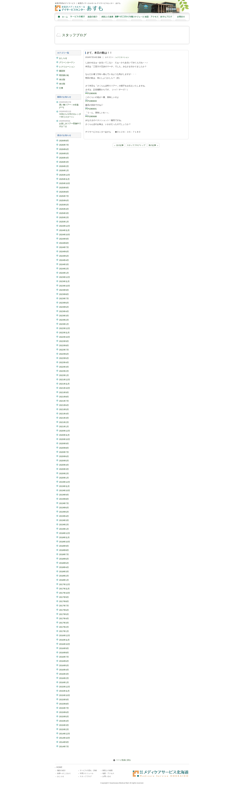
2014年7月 (64, 746)
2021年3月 (64, 418)
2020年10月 (64, 439)
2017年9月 (64, 597)
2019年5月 (64, 512)
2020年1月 (64, 478)
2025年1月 (64, 222)
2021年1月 (64, 426)
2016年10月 (64, 644)
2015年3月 (64, 725)
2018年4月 (64, 567)
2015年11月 (64, 691)
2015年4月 (64, 721)
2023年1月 (64, 324)
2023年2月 (64, 320)
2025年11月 (64, 179)
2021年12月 (64, 379)
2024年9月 (64, 239)
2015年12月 (64, 687)
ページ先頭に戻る (123, 760)
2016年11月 (64, 640)
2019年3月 (64, 520)
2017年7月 (64, 605)
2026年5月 (64, 153)
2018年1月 (64, 580)
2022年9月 (64, 341)
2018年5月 (64, 563)
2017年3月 (64, 623)
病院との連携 (107, 770)
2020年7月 (64, 452)
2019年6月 (64, 507)
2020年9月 (64, 443)
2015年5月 (64, 716)
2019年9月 (64, 495)
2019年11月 (64, 486)
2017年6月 (64, 610)
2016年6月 (64, 661)
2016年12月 (64, 635)
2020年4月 (64, 465)
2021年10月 (64, 388)
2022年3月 (64, 367)
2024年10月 (64, 234)
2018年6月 (64, 559)
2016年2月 (64, 678)
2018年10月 (64, 542)
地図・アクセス (108, 773)
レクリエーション (122, 57)
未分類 (62, 79)
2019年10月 (64, 490)
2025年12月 (64, 175)
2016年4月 (64, 670)
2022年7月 (64, 350)
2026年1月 (64, 170)
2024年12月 (64, 226)
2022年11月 (64, 332)
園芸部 (62, 71)
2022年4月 (64, 362)
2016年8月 (64, 652)
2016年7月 (64, 657)
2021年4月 (64, 414)
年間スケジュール (86, 773)
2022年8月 (64, 345)
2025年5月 (64, 205)
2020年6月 (64, 456)
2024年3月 (64, 264)
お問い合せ (106, 776)
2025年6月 (64, 200)
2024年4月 (64, 260)
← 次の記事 (119, 145)
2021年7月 (64, 401)
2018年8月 (64, 550)
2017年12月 (64, 584)
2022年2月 (64, 371)
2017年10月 (64, 593)
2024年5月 (64, 256)
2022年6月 (64, 354)
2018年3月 (64, 571)
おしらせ (63, 58)
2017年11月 (64, 589)
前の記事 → (153, 145)
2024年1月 (64, 273)
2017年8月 (64, 601)
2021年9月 (64, 392)
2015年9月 (64, 699)
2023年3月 (64, 315)
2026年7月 (64, 145)
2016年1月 (64, 682)
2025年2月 (64, 217)
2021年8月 (64, 397)
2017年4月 (64, 618)
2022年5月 (64, 358)
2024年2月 (64, 269)
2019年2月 (64, 524)
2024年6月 (64, 251)
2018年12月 (64, 533)
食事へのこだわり (64, 773)
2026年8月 (64, 140)
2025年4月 (64, 209)
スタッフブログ (74, 35)
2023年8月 (64, 294)
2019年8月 (64, 499)
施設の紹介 (61, 770)
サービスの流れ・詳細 (88, 770)
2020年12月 (64, 431)
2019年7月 (64, 503)
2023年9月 (64, 290)
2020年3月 (64, 469)
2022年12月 (64, 328)
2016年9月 (64, 648)
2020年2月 (64, 473)
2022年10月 (64, 337)
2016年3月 (64, 674)
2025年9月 (64, 187)
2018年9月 (64, 546)
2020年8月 (64, 448)
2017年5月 (64, 614)
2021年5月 (64, 409)
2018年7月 (64, 554)
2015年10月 (64, 695)
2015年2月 (64, 729)
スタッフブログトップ (136, 145)
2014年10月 (64, 738)
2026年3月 (64, 162)
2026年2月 (64, 166)
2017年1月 (64, 631)
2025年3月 (64, 213)
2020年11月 (64, 435)
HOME (59, 767)
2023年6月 (64, 303)
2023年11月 (64, 281)
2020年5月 (64, 460)
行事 (61, 88)
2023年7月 (64, 298)
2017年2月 (64, 627)
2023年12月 (64, 277)
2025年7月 (64, 196)
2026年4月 (64, 158)
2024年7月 (64, 247)
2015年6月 (64, 712)
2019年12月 (64, 482)
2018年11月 (64, 537)
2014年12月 (64, 734)
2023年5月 (64, 307)
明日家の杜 (64, 75)
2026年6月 (64, 149)
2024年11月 (64, 230)
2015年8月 (64, 704)
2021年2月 (64, 422)
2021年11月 (64, 384)
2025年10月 (64, 183)
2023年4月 (64, 311)
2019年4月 (64, 516)
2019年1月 (64, 529)
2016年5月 (64, 665)
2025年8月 (64, 192)
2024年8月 (64, 243)
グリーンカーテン (67, 62)
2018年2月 (64, 576)
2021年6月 (64, 405)
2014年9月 (64, 742)
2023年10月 (64, 286)
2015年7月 (64, 708)
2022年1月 (64, 375)
